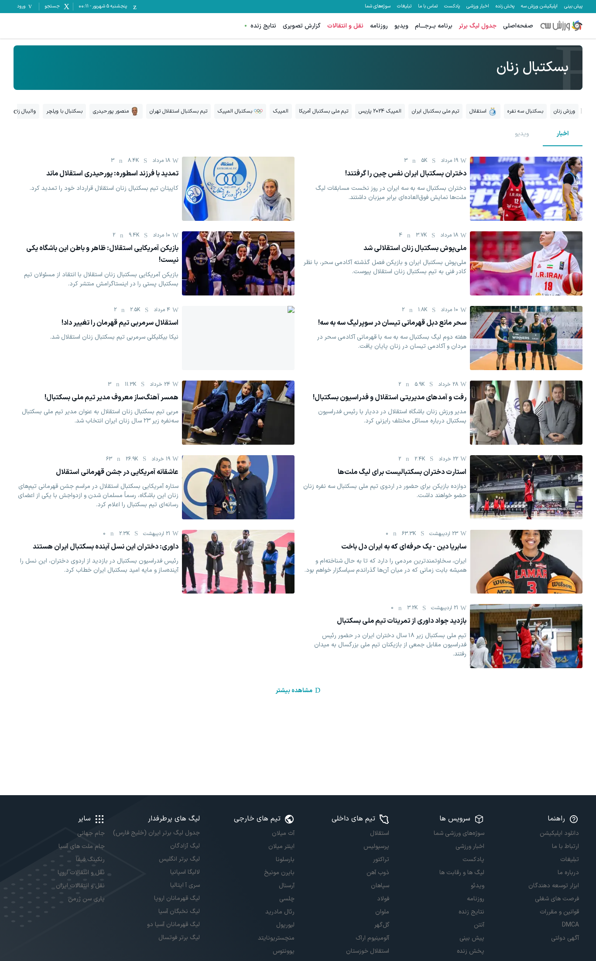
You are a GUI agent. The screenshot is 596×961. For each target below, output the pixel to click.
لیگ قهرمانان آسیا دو (173, 924)
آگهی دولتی (565, 938)
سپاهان (380, 885)
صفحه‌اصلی (518, 26)
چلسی (287, 898)
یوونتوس (284, 951)
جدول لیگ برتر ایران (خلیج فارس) (156, 832)
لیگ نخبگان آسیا (178, 911)
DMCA (570, 925)
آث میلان (283, 833)
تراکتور (381, 859)
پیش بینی (573, 6)
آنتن (479, 925)
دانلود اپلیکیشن (559, 833)
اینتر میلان (281, 846)
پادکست (452, 6)
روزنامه (379, 26)
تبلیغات (404, 6)
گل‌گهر (381, 925)
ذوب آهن (378, 872)
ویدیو (401, 26)
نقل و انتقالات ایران (80, 885)
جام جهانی (91, 833)
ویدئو (477, 885)
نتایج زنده (263, 26)
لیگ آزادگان (184, 846)
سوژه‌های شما (377, 6)
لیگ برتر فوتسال (178, 937)
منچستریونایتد (276, 938)
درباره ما (568, 872)
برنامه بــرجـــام (433, 26)
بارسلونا (285, 859)
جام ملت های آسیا (81, 846)
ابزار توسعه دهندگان (553, 885)
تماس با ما (428, 6)
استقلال (379, 833)
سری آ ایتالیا (184, 885)
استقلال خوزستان (367, 951)
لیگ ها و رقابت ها (461, 872)
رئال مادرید (280, 911)
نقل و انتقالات (345, 26)
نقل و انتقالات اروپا (81, 872)
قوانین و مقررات (559, 911)
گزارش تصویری (302, 26)
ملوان (382, 911)
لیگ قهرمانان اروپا (176, 898)
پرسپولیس (376, 846)
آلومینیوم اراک (372, 938)
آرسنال (287, 885)
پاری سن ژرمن (86, 898)
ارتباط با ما (565, 846)
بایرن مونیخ (279, 872)
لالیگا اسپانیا (184, 872)
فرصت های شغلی (557, 898)
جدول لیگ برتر (478, 26)
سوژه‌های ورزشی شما (459, 833)
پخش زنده (505, 6)
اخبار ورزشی (477, 6)
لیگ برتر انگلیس (179, 859)
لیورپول (285, 925)
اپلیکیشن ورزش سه (539, 6)
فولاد (383, 898)
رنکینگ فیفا (90, 859)
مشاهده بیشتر (294, 690)
